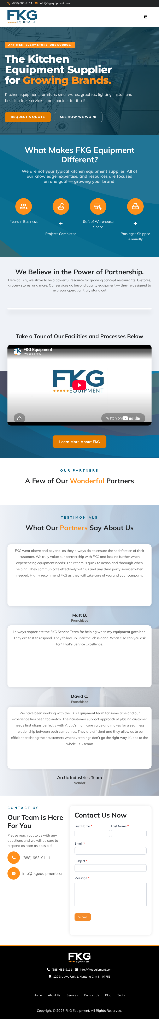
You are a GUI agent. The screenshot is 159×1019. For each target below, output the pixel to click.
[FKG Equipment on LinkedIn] (145, 17)
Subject (81, 861)
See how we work (78, 117)
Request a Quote (28, 117)
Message (82, 878)
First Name (83, 826)
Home (38, 995)
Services (72, 995)
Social (121, 995)
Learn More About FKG (79, 441)
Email (80, 843)
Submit (82, 917)
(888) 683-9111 (22, 3)
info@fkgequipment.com (55, 3)
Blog (108, 995)
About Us (54, 995)
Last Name (120, 826)
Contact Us (91, 995)
